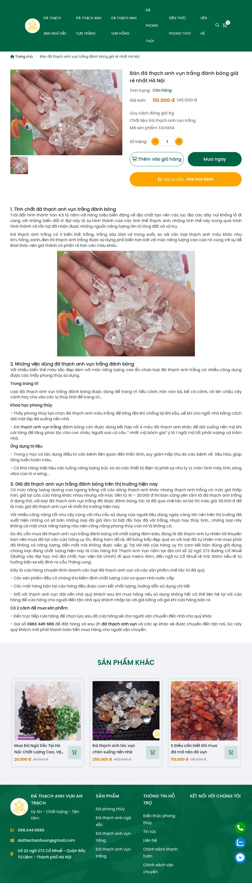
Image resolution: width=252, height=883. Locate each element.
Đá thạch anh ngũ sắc (55, 25)
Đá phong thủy (152, 26)
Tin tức (149, 831)
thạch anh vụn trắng (41, 427)
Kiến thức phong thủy (180, 25)
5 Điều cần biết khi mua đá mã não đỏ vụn (194, 749)
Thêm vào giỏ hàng (159, 159)
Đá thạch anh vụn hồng (124, 25)
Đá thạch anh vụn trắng (88, 25)
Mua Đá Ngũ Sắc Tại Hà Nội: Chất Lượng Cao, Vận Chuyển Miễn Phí (39, 749)
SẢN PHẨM (107, 796)
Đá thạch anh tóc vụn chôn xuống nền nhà (114, 749)
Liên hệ (204, 25)
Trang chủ (23, 56)
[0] (224, 25)
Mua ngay (215, 159)
